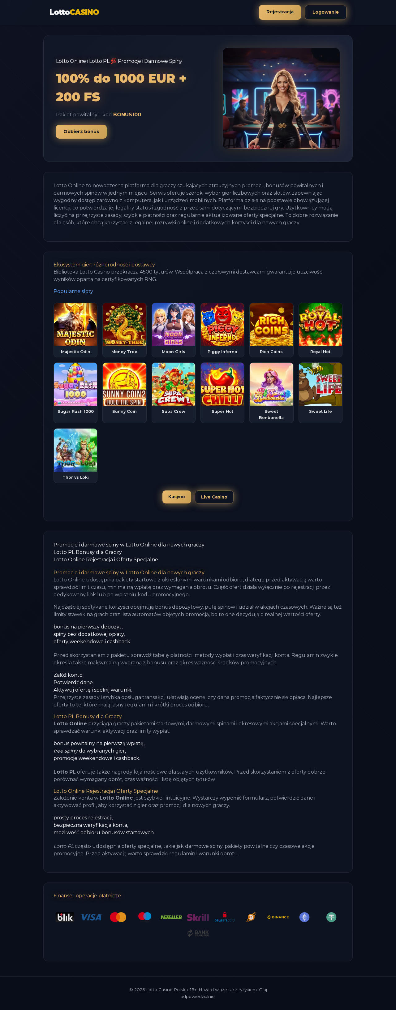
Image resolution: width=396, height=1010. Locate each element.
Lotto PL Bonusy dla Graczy (88, 552)
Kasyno (176, 496)
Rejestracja (280, 12)
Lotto (74, 12)
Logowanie (325, 12)
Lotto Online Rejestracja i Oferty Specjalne (106, 560)
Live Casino (214, 496)
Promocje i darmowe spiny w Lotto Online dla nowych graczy (129, 545)
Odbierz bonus (81, 131)
